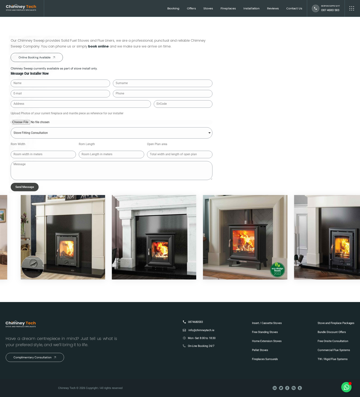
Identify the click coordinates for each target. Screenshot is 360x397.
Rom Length (87, 144)
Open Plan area (157, 144)
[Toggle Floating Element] (346, 387)
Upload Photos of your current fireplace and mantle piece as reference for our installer (67, 113)
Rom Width (18, 144)
